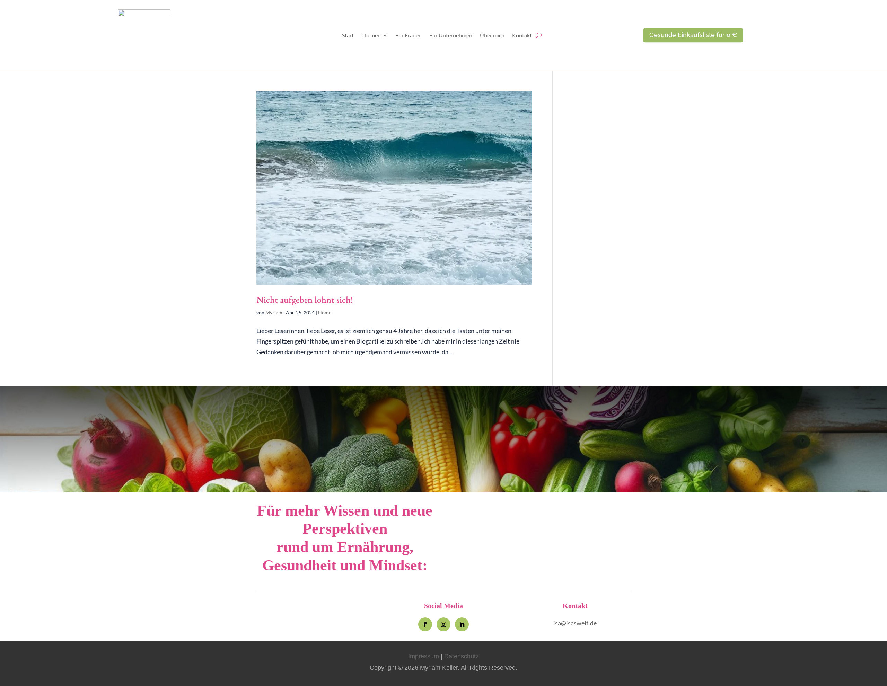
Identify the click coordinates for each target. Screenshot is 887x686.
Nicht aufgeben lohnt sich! (304, 299)
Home (324, 312)
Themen (371, 35)
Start (348, 35)
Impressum (423, 656)
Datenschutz (461, 656)
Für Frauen (408, 35)
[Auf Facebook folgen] (425, 624)
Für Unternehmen (450, 35)
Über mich (492, 35)
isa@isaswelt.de (575, 623)
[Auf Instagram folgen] (443, 624)
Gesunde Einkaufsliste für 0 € (693, 35)
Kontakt (522, 35)
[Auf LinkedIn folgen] (462, 624)
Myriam (273, 312)
